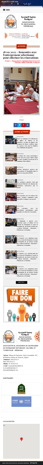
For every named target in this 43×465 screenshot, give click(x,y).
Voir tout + (21, 282)
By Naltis (33, 463)
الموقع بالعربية (27, 4)
